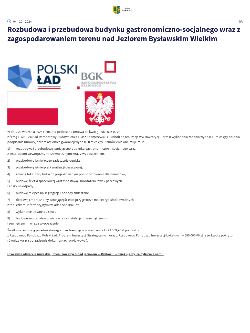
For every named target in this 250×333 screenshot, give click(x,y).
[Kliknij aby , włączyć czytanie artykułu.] (10, 49)
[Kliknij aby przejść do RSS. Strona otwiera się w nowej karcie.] (241, 21)
